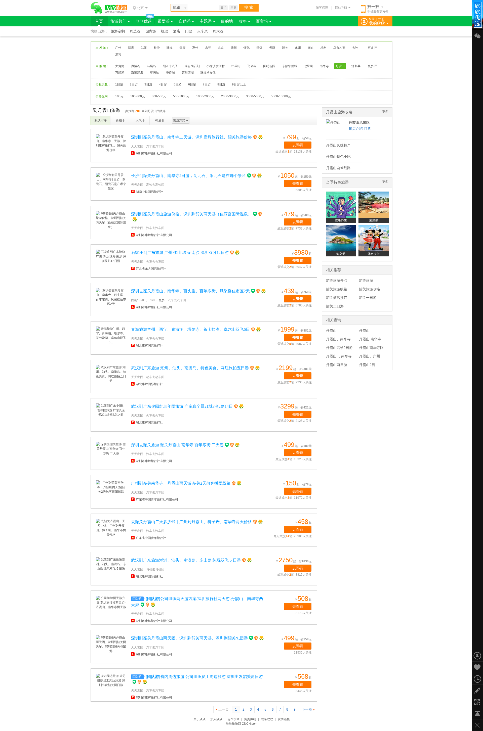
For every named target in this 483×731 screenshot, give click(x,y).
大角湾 (119, 66)
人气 (139, 120)
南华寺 (324, 66)
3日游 (148, 84)
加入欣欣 (216, 719)
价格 (119, 120)
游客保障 (322, 7)
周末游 (218, 31)
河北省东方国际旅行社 (151, 268)
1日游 (119, 84)
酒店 (176, 31)
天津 (272, 48)
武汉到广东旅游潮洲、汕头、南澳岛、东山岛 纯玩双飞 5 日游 (186, 560)
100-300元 (137, 96)
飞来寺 (251, 66)
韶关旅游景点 (336, 281)
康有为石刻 (192, 66)
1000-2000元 (205, 96)
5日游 (177, 84)
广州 (118, 48)
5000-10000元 (281, 96)
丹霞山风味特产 (338, 145)
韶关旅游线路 (336, 289)
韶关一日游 (368, 298)
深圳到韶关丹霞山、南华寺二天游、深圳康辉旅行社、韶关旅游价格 (191, 137)
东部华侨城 (289, 66)
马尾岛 (151, 66)
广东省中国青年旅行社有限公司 (157, 499)
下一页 (307, 709)
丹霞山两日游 (336, 365)
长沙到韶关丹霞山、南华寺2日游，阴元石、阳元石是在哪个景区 (188, 175)
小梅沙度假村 (216, 66)
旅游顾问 (118, 21)
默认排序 (101, 120)
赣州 (234, 48)
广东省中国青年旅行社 (151, 538)
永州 (298, 48)
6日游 (192, 84)
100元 (119, 96)
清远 (259, 48)
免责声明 (250, 719)
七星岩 (308, 66)
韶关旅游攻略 (369, 289)
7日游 (207, 84)
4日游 (163, 84)
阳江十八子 (170, 66)
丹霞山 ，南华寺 (339, 356)
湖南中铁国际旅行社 (149, 192)
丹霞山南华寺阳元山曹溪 (378, 348)
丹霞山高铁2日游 (339, 348)
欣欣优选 (144, 21)
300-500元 (159, 96)
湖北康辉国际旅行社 (149, 345)
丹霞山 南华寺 (370, 339)
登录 (372, 19)
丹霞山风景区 (359, 122)
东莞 (208, 48)
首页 (99, 21)
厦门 (223, 8)
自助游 (185, 21)
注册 (381, 19)
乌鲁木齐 (339, 48)
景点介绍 (356, 128)
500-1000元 (181, 96)
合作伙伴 (233, 719)
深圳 (131, 48)
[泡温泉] (373, 205)
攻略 (243, 21)
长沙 (157, 48)
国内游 (150, 31)
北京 (221, 48)
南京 (311, 48)
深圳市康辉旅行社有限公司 (154, 153)
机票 (164, 31)
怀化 (247, 48)
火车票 (202, 31)
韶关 (285, 48)
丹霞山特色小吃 (338, 157)
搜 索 (248, 7)
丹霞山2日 (367, 365)
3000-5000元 (255, 96)
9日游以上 (239, 84)
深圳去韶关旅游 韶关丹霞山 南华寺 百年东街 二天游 (177, 445)
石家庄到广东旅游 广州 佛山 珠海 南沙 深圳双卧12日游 (180, 252)
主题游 (206, 21)
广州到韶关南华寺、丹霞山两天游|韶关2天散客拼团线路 (180, 483)
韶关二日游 (335, 306)
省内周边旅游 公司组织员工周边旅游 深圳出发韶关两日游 (204, 676)
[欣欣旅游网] (109, 8)
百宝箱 (262, 21)
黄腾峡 (154, 72)
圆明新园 (269, 66)
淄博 (118, 54)
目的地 (227, 21)
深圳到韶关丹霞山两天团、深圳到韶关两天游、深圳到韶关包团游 (189, 638)
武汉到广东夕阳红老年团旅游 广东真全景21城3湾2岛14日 (182, 406)
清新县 (355, 66)
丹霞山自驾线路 (338, 168)
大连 (355, 48)
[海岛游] (341, 238)
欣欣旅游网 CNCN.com (241, 723)
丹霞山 (340, 66)
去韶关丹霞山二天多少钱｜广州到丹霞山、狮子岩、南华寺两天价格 (191, 522)
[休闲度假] (373, 238)
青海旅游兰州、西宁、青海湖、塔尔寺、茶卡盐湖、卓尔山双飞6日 (190, 329)
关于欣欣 (199, 719)
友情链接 (284, 719)
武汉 (144, 48)
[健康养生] (341, 205)
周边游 (135, 31)
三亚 (233, 8)
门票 (188, 31)
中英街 (235, 66)
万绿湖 (119, 72)
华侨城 (170, 72)
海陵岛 (135, 66)
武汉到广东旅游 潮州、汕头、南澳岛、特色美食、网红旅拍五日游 (190, 368)
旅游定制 (118, 31)
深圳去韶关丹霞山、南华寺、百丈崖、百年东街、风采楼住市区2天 (190, 291)
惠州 (195, 48)
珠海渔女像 (208, 72)
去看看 (298, 145)
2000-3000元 (230, 96)
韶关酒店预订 (336, 298)
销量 (158, 120)
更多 (371, 48)
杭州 (323, 48)
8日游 (221, 84)
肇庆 (182, 48)
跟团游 (163, 21)
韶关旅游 (366, 281)
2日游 (134, 84)
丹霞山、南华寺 (338, 339)
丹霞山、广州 (369, 356)
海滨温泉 (137, 72)
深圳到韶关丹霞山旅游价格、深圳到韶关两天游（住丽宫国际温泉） (191, 214)
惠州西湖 (188, 72)
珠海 (170, 48)
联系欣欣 (267, 719)
